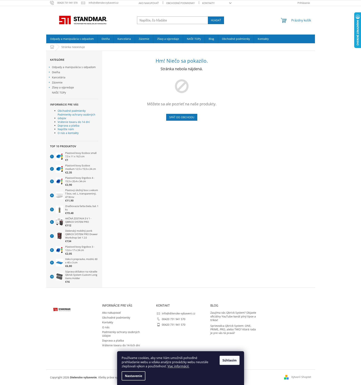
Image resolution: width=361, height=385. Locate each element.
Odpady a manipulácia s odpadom (74, 67)
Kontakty (208, 3)
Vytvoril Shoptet (301, 377)
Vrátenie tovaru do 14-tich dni (121, 345)
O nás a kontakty (68, 133)
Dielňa (56, 72)
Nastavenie (133, 376)
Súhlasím (229, 360)
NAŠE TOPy (59, 92)
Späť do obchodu (181, 117)
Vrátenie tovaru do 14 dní (74, 122)
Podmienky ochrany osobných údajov (76, 116)
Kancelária (58, 77)
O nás (106, 327)
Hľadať (216, 20)
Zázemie (57, 82)
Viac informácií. (178, 366)
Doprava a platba (68, 125)
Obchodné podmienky (180, 3)
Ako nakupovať (149, 3)
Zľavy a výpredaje (63, 87)
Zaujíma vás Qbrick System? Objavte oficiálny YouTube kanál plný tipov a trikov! (233, 316)
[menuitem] (72, 39)
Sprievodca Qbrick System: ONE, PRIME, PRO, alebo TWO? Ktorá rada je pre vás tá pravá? (233, 329)
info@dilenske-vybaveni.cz (178, 313)
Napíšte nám (66, 129)
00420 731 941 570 (173, 319)
